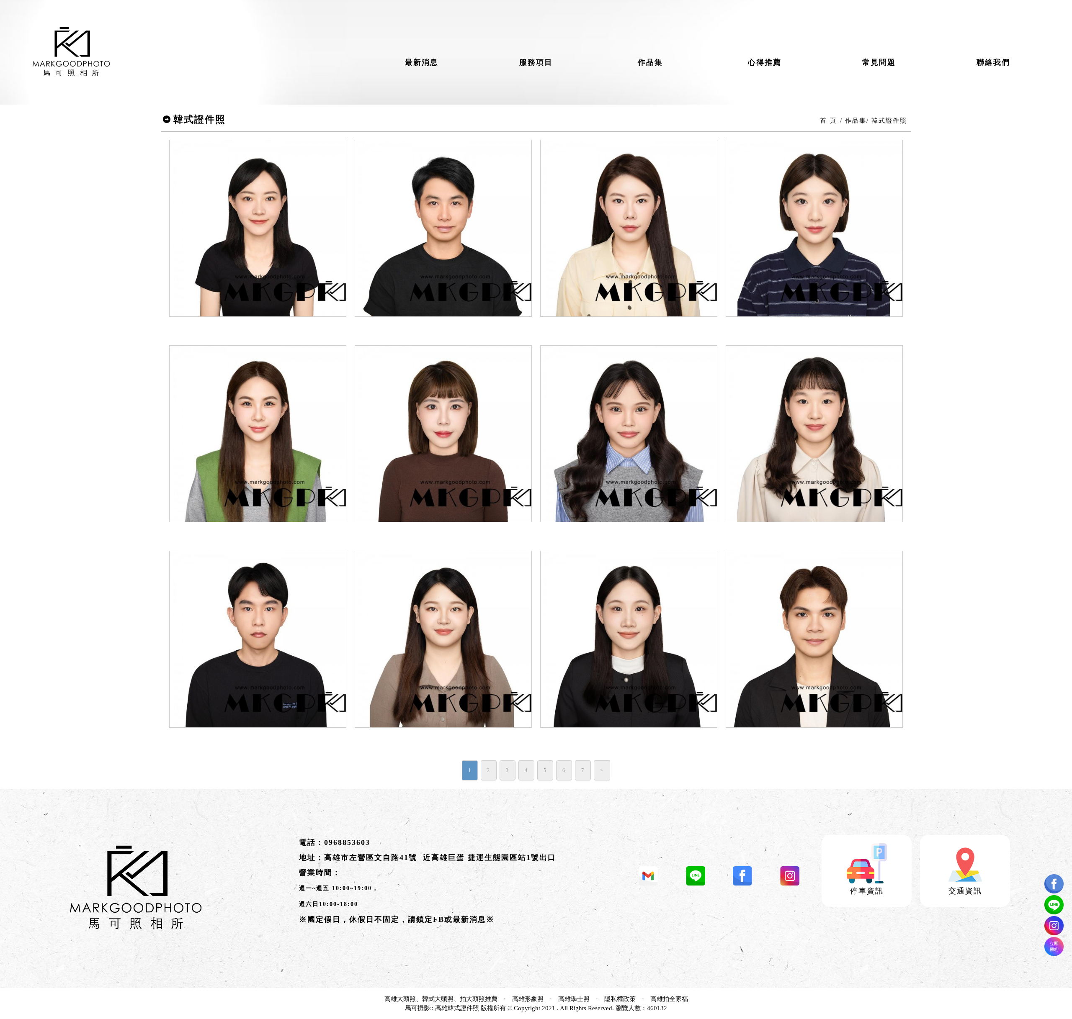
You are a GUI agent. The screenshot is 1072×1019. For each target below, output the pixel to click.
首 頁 (828, 120)
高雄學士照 (574, 998)
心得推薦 (764, 62)
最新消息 (421, 62)
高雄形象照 (528, 998)
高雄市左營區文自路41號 (370, 857)
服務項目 (536, 62)
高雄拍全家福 (669, 998)
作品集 (650, 62)
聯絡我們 (993, 62)
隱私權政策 (620, 998)
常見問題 (879, 62)
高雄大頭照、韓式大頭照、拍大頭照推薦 (440, 998)
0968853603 (347, 842)
